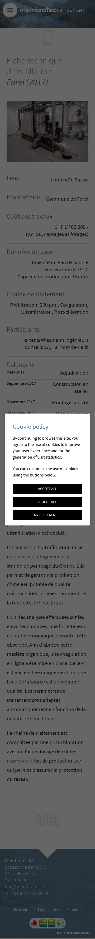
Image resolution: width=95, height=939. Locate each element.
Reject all (47, 502)
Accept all (47, 488)
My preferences (47, 515)
